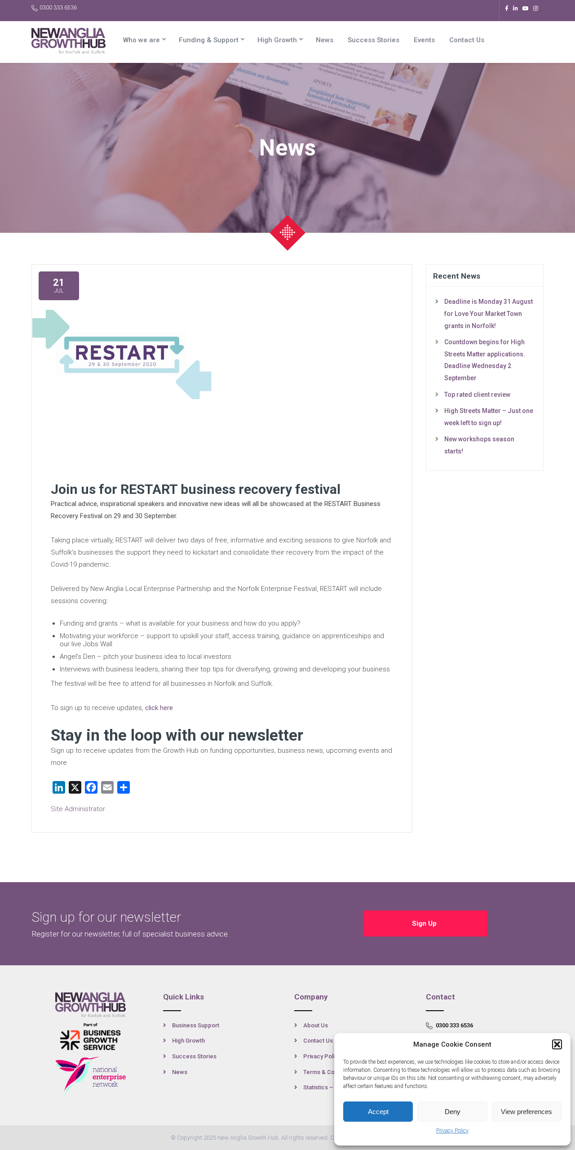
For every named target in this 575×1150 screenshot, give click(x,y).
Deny (452, 1111)
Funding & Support (209, 40)
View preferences (526, 1111)
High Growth (277, 40)
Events (424, 40)
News (324, 40)
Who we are (141, 40)
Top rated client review (477, 394)
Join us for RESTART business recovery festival (196, 489)
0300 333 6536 (58, 7)
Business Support (195, 1025)
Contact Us (466, 40)
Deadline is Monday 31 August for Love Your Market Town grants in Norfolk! (488, 313)
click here (159, 708)
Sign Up (425, 923)
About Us (315, 1025)
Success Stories (373, 40)
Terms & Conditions (329, 1072)
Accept (378, 1111)
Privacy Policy (452, 1131)
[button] (557, 1044)
